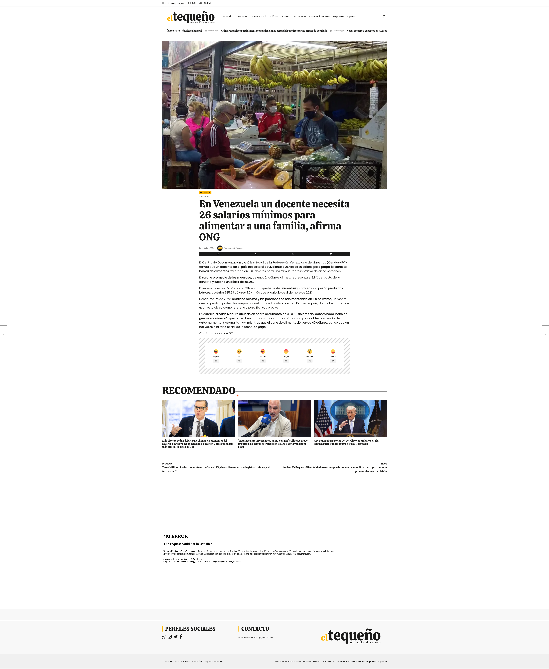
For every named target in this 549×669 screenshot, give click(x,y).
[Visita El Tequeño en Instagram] (170, 637)
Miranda (227, 16)
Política (273, 16)
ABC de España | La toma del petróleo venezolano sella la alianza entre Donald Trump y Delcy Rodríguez (346, 442)
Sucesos (286, 16)
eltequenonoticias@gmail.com (255, 637)
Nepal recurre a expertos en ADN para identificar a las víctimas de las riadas (345, 30)
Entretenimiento (318, 16)
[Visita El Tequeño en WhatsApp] (164, 637)
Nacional (242, 16)
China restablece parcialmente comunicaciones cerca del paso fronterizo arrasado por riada (229, 30)
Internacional (258, 16)
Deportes (338, 16)
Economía (300, 16)
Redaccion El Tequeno (233, 248)
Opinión (351, 16)
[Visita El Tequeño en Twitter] (175, 637)
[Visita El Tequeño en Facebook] (180, 637)
